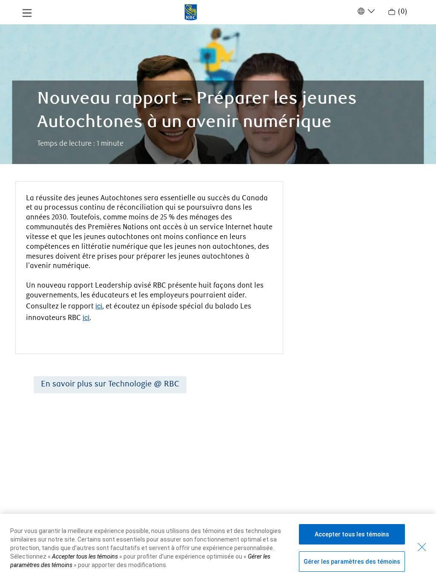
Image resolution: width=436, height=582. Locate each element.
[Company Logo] (190, 11)
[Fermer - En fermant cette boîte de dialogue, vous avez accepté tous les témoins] (422, 547)
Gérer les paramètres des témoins (352, 561)
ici (98, 306)
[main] (218, 274)
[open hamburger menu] (27, 12)
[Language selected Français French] (365, 11)
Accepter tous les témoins (352, 534)
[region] (218, 548)
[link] (110, 384)
